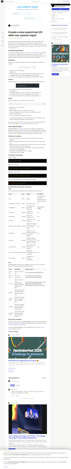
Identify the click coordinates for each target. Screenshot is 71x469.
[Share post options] (2, 49)
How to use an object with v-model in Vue (60, 29)
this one (31, 52)
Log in (59, 1)
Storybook (21, 130)
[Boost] (2, 45)
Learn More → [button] (55, 74)
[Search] (5, 1)
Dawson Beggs (38, 52)
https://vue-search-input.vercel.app (17, 324)
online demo (18, 321)
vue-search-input (23, 123)
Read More (11, 371)
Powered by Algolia (35, 1)
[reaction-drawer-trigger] (2, 33)
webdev (18, 38)
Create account (66, 1)
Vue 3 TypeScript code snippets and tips (60, 33)
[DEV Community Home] (2, 1)
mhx (12, 389)
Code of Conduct (24, 398)
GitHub (28, 130)
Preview (18, 385)
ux (22, 38)
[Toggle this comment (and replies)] (9, 391)
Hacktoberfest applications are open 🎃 (23, 360)
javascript (11, 38)
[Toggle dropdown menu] (46, 335)
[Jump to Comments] (2, 37)
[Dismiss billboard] (68, 450)
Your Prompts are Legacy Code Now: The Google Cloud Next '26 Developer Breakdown (27, 437)
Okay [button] (5, 466)
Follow (60, 9)
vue (15, 38)
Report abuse (31, 398)
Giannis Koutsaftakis (15, 25)
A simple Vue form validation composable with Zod (60, 38)
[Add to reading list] (2, 41)
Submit (12, 385)
